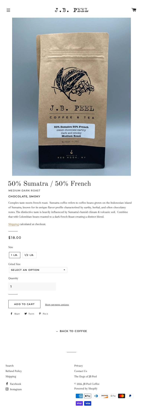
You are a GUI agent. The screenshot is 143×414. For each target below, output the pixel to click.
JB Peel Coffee (91, 384)
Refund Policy (14, 371)
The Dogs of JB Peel (85, 376)
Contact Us (80, 371)
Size (10, 247)
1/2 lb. (29, 254)
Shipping (13, 224)
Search (10, 365)
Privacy (78, 365)
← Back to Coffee (71, 331)
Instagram (15, 389)
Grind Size (14, 264)
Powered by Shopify (85, 388)
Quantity (13, 278)
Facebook (15, 384)
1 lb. (14, 254)
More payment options (57, 304)
